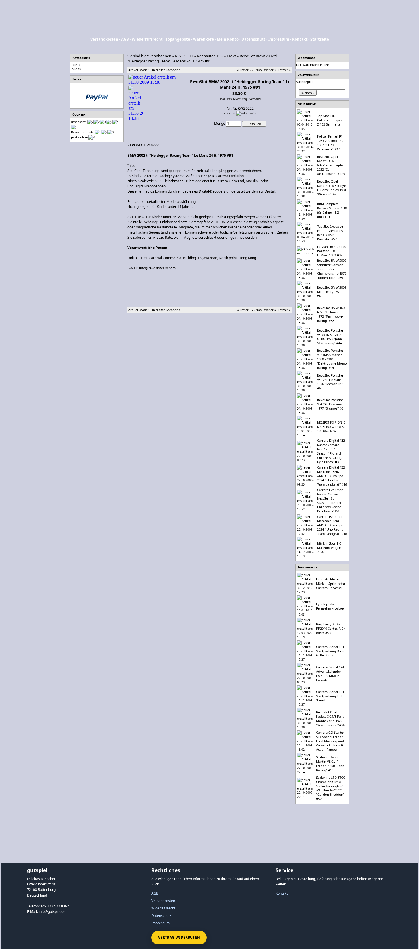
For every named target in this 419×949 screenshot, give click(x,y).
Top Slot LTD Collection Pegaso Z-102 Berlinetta (330, 120)
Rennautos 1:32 (210, 55)
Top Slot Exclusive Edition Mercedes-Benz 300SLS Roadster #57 (330, 232)
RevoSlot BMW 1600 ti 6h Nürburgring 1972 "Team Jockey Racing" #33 (331, 314)
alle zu (76, 69)
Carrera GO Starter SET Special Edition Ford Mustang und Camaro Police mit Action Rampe (330, 741)
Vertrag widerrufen (179, 937)
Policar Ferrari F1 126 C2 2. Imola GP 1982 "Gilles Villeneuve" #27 (331, 142)
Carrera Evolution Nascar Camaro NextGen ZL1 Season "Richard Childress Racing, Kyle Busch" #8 (330, 500)
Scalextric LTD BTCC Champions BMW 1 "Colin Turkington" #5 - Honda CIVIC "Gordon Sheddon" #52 (330, 788)
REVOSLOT (184, 55)
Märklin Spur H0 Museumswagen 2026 (329, 547)
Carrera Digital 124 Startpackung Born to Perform (330, 651)
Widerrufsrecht (163, 908)
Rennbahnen (160, 55)
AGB (125, 39)
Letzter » (284, 70)
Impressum (278, 39)
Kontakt (300, 39)
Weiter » (270, 70)
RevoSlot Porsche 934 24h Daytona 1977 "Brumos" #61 (331, 404)
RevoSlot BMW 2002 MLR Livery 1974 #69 (331, 291)
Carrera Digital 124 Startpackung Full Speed (330, 696)
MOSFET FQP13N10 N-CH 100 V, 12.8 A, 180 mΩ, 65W (331, 426)
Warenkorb (203, 39)
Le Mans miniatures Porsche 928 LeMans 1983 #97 (331, 250)
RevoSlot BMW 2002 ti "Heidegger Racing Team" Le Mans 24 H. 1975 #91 (202, 58)
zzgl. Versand (251, 99)
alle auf (77, 64)
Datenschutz (253, 39)
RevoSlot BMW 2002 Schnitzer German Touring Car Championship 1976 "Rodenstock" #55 (331, 269)
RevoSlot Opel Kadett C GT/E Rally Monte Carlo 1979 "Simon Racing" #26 (330, 718)
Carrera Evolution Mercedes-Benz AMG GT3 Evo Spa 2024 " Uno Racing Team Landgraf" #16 (332, 525)
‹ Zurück (256, 70)
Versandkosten (104, 39)
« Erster (243, 70)
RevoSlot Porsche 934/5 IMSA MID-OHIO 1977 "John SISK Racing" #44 (330, 336)
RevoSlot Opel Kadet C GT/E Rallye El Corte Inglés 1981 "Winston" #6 (331, 187)
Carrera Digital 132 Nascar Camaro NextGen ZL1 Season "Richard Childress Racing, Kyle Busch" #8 (331, 451)
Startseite (319, 39)
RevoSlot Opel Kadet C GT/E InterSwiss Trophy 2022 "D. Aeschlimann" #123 (331, 165)
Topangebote (178, 39)
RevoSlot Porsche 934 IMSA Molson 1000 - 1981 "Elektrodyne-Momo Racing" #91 (332, 359)
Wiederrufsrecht (147, 39)
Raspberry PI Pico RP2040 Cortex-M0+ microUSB (330, 628)
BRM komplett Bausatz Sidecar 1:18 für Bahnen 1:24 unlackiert (332, 210)
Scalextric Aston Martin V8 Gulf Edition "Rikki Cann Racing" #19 (330, 763)
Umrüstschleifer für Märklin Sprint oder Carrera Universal (330, 583)
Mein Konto (228, 39)
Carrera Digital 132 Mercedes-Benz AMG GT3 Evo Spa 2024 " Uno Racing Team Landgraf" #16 (332, 475)
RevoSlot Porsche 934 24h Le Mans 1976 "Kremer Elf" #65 (330, 381)
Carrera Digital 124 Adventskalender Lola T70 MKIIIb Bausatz (330, 673)
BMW (231, 55)
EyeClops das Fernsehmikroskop (330, 606)
